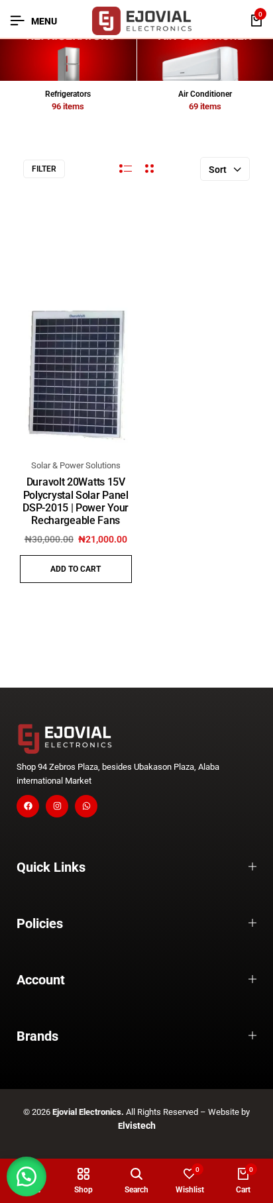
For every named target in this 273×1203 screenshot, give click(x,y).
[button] (76, 569)
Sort (218, 169)
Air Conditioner (205, 94)
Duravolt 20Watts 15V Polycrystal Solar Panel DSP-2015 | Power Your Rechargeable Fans (76, 501)
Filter (44, 169)
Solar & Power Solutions (76, 465)
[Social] (28, 806)
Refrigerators (68, 94)
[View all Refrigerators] (68, 60)
